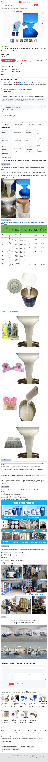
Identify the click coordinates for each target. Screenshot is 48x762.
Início (2, 8)
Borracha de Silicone (30, 746)
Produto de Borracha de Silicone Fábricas (9, 746)
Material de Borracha (23, 8)
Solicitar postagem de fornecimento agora (17, 685)
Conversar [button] (40, 60)
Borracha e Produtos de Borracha (13, 8)
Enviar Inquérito (24, 60)
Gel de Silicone (22, 746)
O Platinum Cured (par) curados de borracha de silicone (29, 730)
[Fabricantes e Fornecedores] (24, 2)
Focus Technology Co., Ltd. (22, 755)
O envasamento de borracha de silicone (29, 732)
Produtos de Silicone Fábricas (16, 743)
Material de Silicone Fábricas (29, 743)
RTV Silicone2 (3, 730)
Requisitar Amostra (26, 63)
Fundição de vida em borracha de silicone (41, 730)
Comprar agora (8, 60)
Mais (2, 751)
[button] (43, 124)
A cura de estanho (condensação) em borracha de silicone (18, 730)
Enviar (11, 683)
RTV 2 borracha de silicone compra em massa (10, 749)
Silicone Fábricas (5, 743)
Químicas (5, 8)
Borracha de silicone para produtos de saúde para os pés (18, 732)
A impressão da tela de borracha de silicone (7, 732)
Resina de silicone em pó (39, 732)
